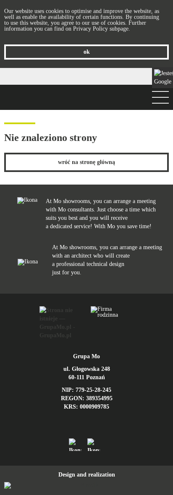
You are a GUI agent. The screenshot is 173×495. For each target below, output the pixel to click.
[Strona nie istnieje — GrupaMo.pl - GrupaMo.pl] (60, 323)
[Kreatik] (86, 485)
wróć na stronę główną (86, 162)
